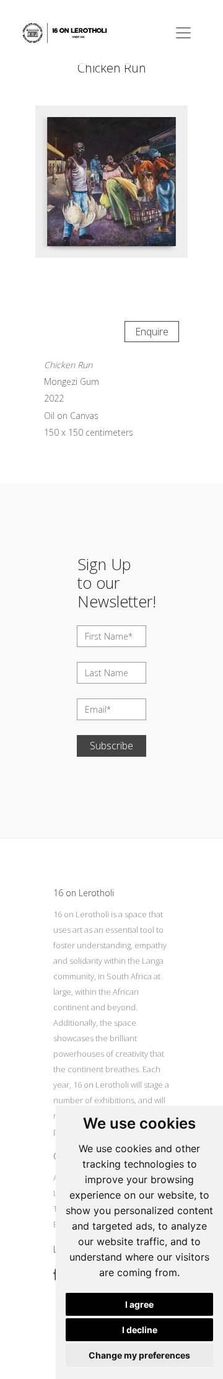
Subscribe (111, 745)
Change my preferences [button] (139, 1355)
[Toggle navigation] (183, 32)
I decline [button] (139, 1329)
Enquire (151, 331)
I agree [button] (139, 1304)
